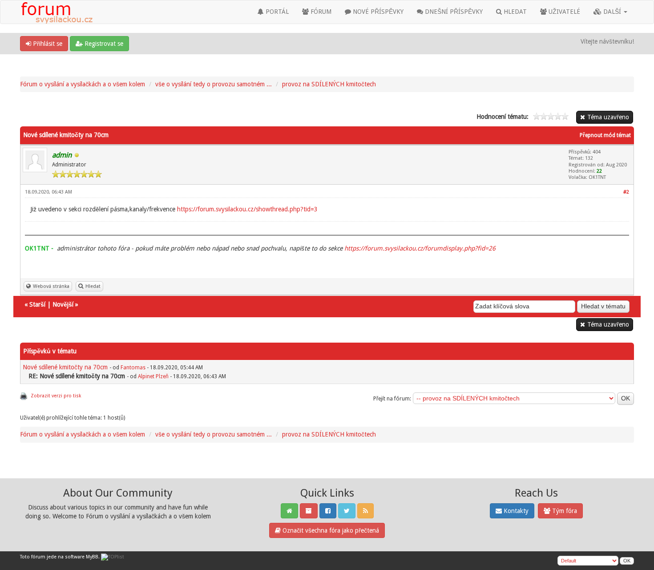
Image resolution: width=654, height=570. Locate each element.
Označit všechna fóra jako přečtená (330, 530)
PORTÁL (276, 11)
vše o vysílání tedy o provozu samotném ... (213, 84)
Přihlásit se (46, 43)
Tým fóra (563, 510)
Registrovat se (103, 43)
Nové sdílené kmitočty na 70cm (65, 367)
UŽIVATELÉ (563, 11)
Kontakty (515, 510)
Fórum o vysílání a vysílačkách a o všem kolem (82, 84)
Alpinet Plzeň (153, 376)
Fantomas (133, 367)
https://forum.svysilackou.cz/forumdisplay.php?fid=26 (420, 248)
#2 (626, 192)
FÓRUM (320, 11)
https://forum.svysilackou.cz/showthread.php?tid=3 (247, 209)
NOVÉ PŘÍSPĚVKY (377, 11)
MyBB (92, 557)
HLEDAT (514, 11)
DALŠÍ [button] (612, 11)
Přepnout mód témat (605, 135)
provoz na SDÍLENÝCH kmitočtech (329, 84)
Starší (37, 304)
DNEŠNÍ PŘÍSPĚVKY (453, 11)
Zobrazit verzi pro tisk (56, 396)
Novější (62, 304)
